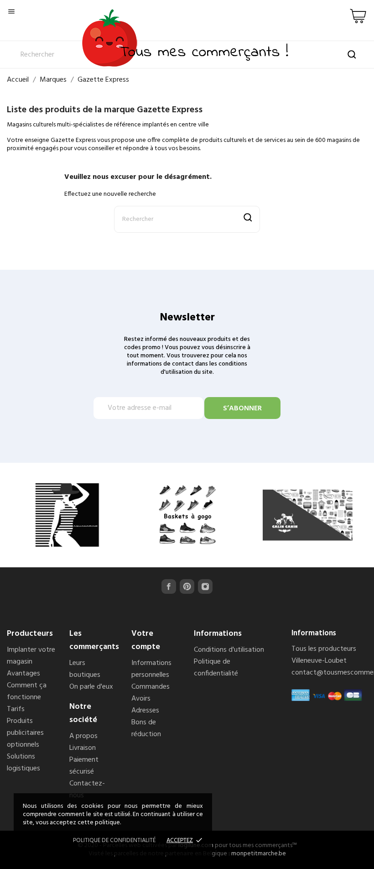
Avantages (23, 674)
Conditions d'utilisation (229, 650)
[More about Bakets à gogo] (187, 515)
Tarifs (16, 709)
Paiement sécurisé (84, 766)
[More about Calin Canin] (308, 515)
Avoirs (141, 699)
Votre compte (145, 640)
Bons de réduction (146, 728)
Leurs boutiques (84, 669)
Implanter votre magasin (31, 656)
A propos (83, 736)
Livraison (82, 748)
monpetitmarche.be (258, 853)
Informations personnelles (151, 669)
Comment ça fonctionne (27, 691)
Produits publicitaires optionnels (25, 733)
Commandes (150, 687)
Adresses (145, 711)
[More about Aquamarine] (67, 515)
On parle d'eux (91, 687)
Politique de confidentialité (216, 668)
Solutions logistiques (23, 763)
